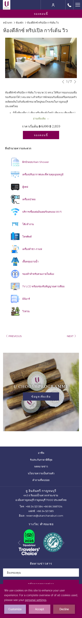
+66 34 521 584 (34, 506)
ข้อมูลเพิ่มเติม (41, 396)
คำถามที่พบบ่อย (41, 480)
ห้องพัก (19, 22)
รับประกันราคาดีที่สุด (43, 460)
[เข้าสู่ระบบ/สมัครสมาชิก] (53, 4)
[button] (41, 58)
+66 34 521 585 (45, 511)
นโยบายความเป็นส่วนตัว (43, 474)
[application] (41, 601)
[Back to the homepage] (6, 5)
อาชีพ (43, 453)
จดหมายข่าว (41, 466)
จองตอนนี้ (41, 14)
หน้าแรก (7, 22)
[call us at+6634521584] (69, 4)
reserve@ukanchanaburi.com (44, 515)
